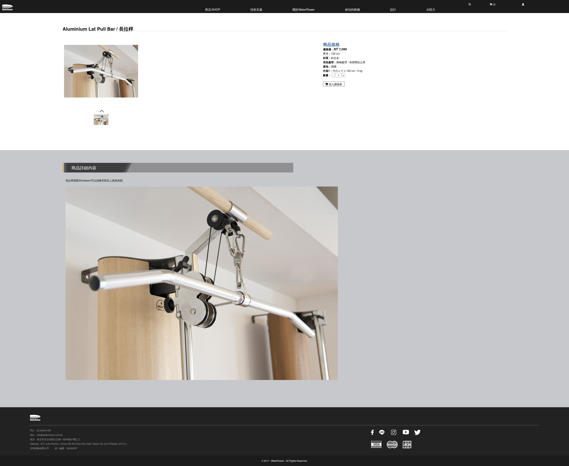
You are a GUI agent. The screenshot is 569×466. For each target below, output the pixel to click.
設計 (393, 9)
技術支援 (256, 9)
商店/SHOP (212, 9)
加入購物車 (335, 84)
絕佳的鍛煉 (352, 9)
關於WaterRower (304, 9)
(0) (494, 4)
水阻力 (430, 9)
